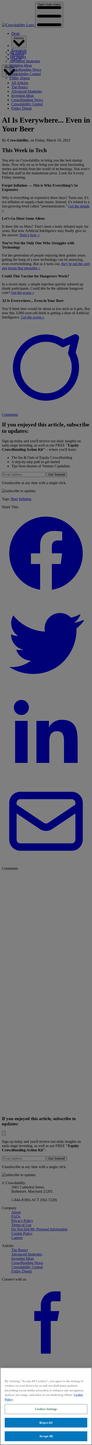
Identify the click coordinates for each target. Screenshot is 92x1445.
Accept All (46, 1436)
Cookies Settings (46, 1409)
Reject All (45, 1422)
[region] (46, 1406)
